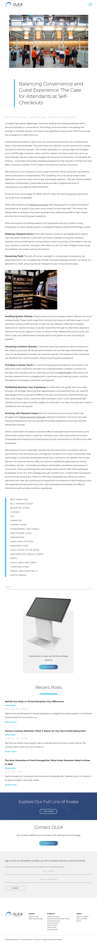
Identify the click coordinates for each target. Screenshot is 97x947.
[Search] (89, 587)
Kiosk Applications (61, 117)
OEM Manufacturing (36, 919)
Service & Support (82, 916)
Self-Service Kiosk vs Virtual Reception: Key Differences (34, 701)
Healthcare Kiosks (53, 916)
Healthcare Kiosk (21, 533)
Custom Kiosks (34, 916)
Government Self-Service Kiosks (58, 919)
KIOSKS (32, 914)
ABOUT (79, 914)
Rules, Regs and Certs (23, 562)
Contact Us (48, 843)
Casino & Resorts (52, 923)
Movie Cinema (52, 925)
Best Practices (16, 117)
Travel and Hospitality (24, 571)
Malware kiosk (19, 545)
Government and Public (25, 529)
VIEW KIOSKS (48, 667)
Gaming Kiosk (18, 524)
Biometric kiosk (20, 508)
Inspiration (36, 117)
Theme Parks (51, 927)
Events (78, 921)
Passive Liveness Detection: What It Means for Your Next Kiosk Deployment (45, 731)
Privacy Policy (37, 939)
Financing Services (53, 921)
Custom (14, 512)
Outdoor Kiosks (52, 929)
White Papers (18, 575)
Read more (11, 722)
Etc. (12, 516)
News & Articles (81, 919)
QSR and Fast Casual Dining (27, 554)
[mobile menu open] (90, 5)
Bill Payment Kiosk (21, 503)
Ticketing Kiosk (19, 567)
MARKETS (51, 914)
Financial (16, 520)
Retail (14, 558)
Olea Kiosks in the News (24, 550)
